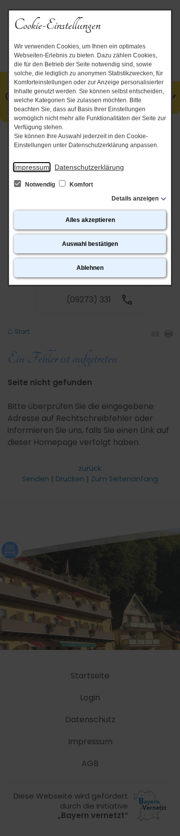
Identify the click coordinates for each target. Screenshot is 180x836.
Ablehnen (90, 267)
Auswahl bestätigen (90, 243)
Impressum (32, 167)
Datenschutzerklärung (89, 167)
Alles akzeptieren (90, 219)
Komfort (80, 184)
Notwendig (40, 184)
